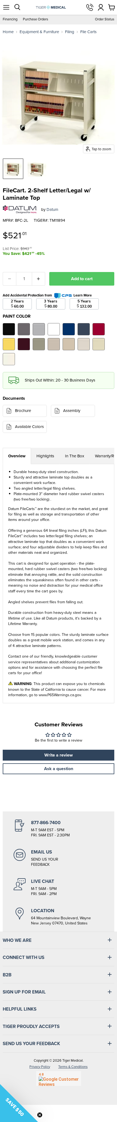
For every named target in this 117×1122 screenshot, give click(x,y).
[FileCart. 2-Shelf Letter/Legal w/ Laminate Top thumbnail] (13, 168)
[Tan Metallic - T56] (39, 344)
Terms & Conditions (73, 1066)
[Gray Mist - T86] (84, 344)
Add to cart (82, 279)
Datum (52, 209)
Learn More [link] (82, 295)
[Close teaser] (39, 1115)
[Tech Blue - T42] (84, 329)
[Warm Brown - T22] (54, 344)
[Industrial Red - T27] (99, 329)
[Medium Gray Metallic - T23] (24, 329)
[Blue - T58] (69, 329)
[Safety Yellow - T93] (9, 344)
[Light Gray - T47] (39, 329)
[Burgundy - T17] (24, 344)
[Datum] (20, 209)
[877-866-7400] (58, 829)
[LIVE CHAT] (58, 887)
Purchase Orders (35, 19)
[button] (19, 1103)
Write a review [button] (58, 755)
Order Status (104, 19)
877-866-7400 (89, 7)
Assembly (71, 411)
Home (8, 32)
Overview (17, 456)
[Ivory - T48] (9, 359)
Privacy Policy (39, 1066)
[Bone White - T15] (99, 344)
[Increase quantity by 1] (38, 279)
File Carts (88, 32)
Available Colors (29, 427)
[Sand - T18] (69, 344)
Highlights (45, 456)
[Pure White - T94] (54, 329)
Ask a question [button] (58, 768)
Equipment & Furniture (39, 32)
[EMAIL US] (58, 858)
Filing (69, 32)
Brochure (23, 411)
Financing (10, 19)
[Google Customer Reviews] (58, 1078)
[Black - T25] (9, 329)
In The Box (74, 456)
